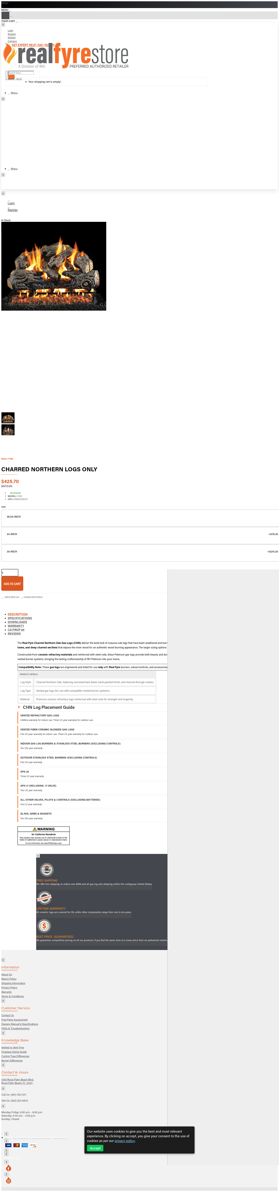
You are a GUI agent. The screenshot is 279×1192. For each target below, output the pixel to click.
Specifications (20, 618)
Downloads (17, 622)
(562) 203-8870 (19, 1100)
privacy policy (125, 1140)
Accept (95, 1148)
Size (3, 506)
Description (18, 614)
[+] (223, 867)
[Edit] (3, 24)
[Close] (2, 6)
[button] (12, 583)
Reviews (14, 633)
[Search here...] (6, 74)
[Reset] (5, 15)
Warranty (16, 626)
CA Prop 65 (16, 630)
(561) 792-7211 (18, 1094)
